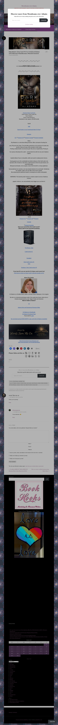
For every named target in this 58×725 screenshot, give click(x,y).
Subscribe (43, 20)
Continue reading (29, 24)
